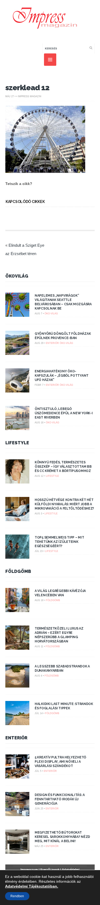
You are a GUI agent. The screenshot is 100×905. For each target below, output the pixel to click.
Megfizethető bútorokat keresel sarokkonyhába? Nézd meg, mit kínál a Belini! (62, 837)
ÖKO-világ (51, 313)
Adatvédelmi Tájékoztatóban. (31, 886)
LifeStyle (17, 442)
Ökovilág (16, 276)
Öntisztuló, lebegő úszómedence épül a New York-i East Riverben (64, 413)
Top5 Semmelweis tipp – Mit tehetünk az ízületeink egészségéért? (59, 542)
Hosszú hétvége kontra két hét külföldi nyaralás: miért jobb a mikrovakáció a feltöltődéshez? (64, 504)
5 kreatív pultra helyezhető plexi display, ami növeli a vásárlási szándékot (60, 761)
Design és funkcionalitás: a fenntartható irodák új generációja (60, 799)
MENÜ (50, 59)
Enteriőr (52, 343)
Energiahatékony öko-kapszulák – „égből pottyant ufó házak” (62, 375)
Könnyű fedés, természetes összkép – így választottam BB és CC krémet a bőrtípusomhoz (63, 466)
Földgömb (18, 571)
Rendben (17, 896)
